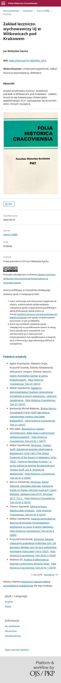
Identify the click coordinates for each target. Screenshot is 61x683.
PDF (10, 204)
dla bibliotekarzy (13, 635)
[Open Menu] (3, 3)
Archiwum (28, 10)
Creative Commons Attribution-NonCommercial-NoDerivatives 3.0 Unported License (29, 278)
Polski (8, 606)
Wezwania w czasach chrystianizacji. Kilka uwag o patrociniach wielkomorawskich (32, 433)
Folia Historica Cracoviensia (22, 3)
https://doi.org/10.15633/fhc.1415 (27, 60)
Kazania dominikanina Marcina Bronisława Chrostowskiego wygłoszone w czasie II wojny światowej (32, 522)
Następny (49, 574)
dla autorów (11, 631)
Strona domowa (11, 10)
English (9, 601)
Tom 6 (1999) (43, 10)
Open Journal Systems (17, 649)
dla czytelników (12, 626)
